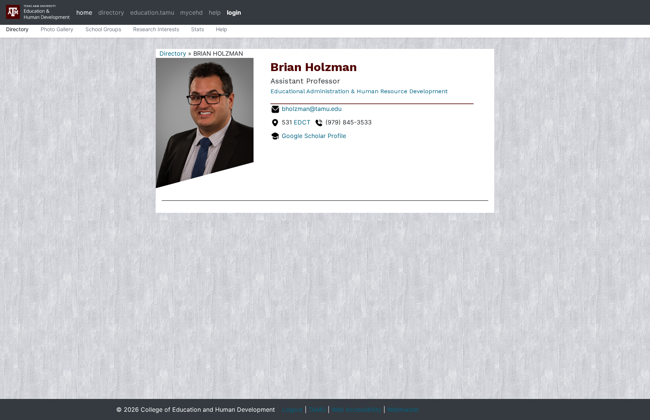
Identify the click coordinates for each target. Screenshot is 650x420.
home (84, 12)
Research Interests (156, 29)
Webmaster (403, 409)
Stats (197, 29)
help (215, 12)
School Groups (103, 29)
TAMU (317, 409)
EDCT (302, 122)
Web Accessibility (356, 409)
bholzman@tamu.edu (312, 108)
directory (111, 12)
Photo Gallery (57, 29)
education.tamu (152, 12)
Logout (292, 409)
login (234, 12)
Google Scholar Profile (314, 135)
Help (221, 29)
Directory (17, 29)
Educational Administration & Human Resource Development (359, 91)
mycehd (191, 12)
